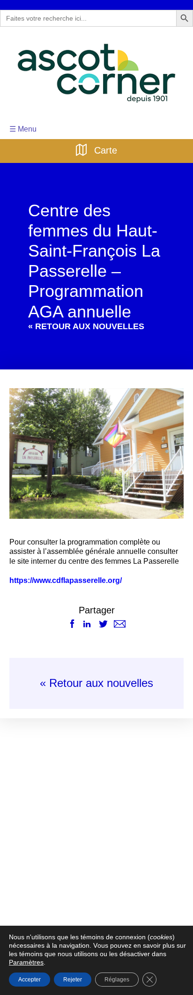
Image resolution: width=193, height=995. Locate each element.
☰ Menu (22, 129)
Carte (104, 149)
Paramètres (168, 954)
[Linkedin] (87, 624)
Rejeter (72, 979)
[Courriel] (119, 624)
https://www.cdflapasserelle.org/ (65, 581)
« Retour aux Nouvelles (86, 327)
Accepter (29, 979)
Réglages (115, 979)
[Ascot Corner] (96, 73)
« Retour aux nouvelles (97, 683)
